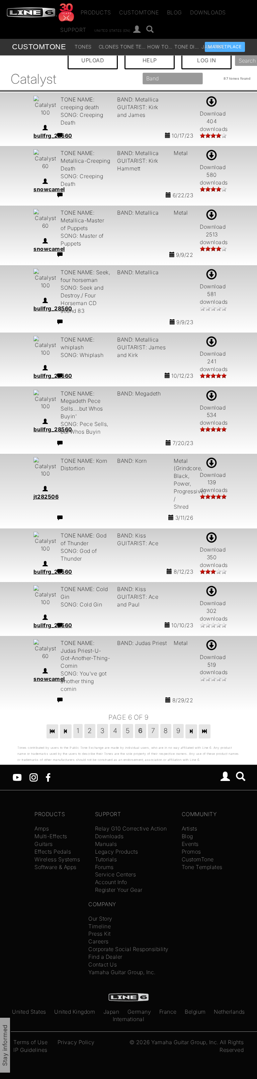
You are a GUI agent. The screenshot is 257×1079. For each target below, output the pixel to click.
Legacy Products (116, 851)
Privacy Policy (76, 1042)
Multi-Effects (50, 836)
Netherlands (229, 1011)
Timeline (99, 926)
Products (96, 12)
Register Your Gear (119, 889)
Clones (109, 47)
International (129, 1019)
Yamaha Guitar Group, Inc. (122, 972)
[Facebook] (48, 777)
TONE (39, 47)
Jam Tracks (214, 47)
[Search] (150, 29)
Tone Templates (133, 47)
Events (190, 844)
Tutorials (106, 859)
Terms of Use (30, 1042)
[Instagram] (33, 777)
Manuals (106, 844)
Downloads (208, 12)
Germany (139, 1011)
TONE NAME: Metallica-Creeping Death (85, 161)
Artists (189, 828)
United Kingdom (74, 1011)
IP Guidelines (30, 1050)
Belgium (195, 1011)
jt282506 (46, 496)
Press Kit (99, 933)
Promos (191, 851)
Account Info (111, 882)
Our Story (100, 918)
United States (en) (112, 30)
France (168, 1011)
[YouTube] (17, 777)
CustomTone (139, 12)
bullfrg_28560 (52, 135)
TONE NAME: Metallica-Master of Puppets (82, 220)
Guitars (43, 844)
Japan (111, 1011)
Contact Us (102, 964)
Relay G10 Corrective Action (131, 828)
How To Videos (160, 47)
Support (73, 29)
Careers (98, 941)
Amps (41, 828)
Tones (83, 47)
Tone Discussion (187, 47)
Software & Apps (55, 867)
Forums (104, 867)
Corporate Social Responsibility (128, 949)
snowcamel (49, 189)
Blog (174, 12)
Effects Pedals (52, 851)
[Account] (137, 29)
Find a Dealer (105, 956)
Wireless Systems (57, 859)
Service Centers (115, 874)
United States (29, 1011)
